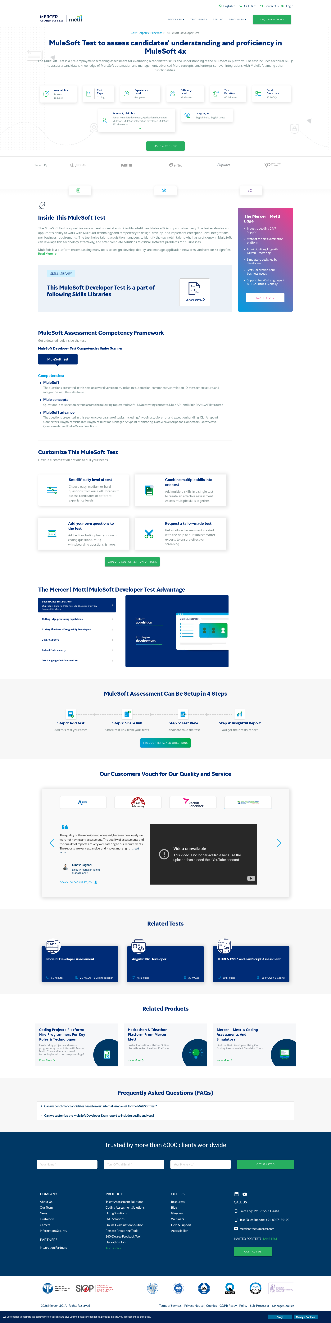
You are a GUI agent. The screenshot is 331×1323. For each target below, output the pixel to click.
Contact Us (253, 1251)
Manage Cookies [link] (283, 1305)
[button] (67, 1194)
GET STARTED (265, 1164)
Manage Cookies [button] (305, 1317)
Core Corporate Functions (146, 32)
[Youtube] (244, 1194)
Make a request (166, 145)
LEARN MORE (265, 297)
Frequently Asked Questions (165, 742)
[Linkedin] (236, 1194)
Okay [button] (280, 1317)
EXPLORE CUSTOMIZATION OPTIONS (132, 561)
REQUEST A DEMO (272, 19)
